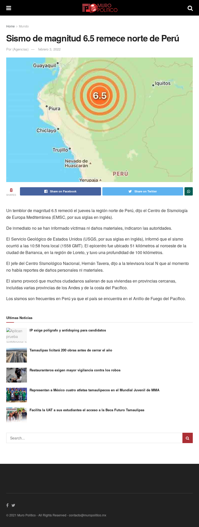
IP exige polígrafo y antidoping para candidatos (68, 330)
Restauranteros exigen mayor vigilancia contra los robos (75, 369)
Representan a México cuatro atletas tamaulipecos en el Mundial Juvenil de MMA (94, 389)
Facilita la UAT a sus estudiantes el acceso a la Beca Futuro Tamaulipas (87, 409)
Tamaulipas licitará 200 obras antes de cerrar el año (71, 350)
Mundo (24, 26)
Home (10, 26)
